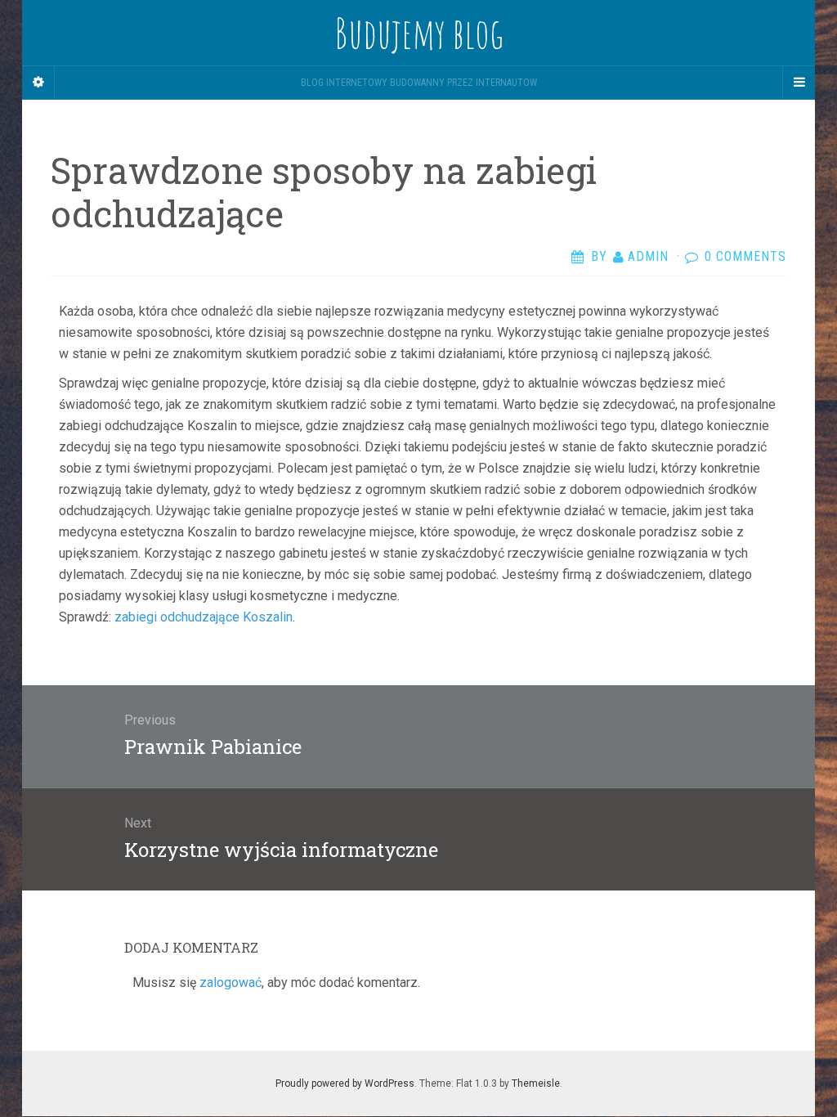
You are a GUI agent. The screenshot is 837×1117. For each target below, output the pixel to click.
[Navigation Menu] (798, 82)
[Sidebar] (38, 82)
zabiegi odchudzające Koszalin (203, 617)
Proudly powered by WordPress (344, 1083)
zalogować (230, 982)
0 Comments (745, 256)
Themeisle (536, 1083)
